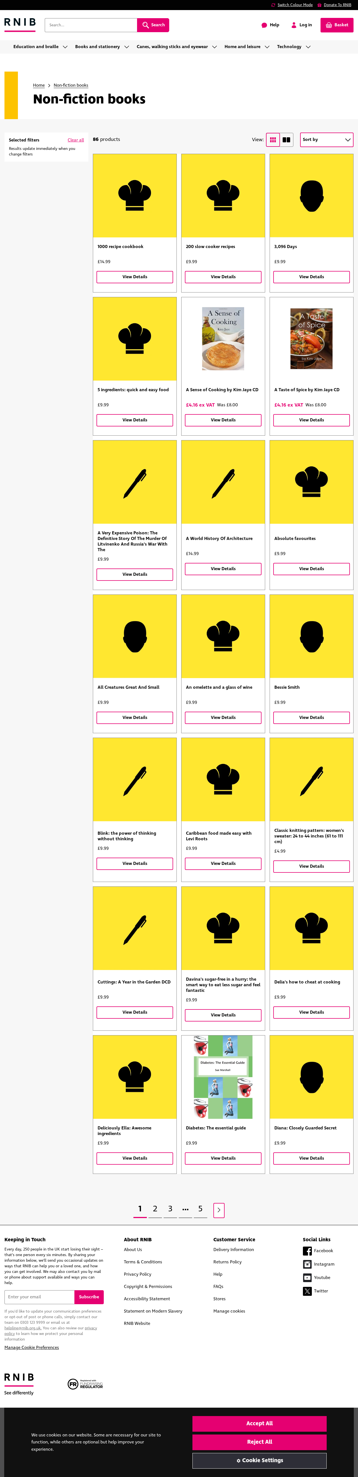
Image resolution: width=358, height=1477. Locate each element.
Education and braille (35, 47)
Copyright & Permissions (148, 1287)
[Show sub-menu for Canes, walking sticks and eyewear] (216, 47)
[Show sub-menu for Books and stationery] (128, 47)
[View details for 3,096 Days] (311, 195)
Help (217, 1274)
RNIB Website (137, 1324)
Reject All (259, 1442)
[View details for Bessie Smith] (311, 636)
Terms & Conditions (143, 1262)
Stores (219, 1299)
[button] (76, 140)
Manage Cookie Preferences (31, 1348)
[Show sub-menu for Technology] (310, 47)
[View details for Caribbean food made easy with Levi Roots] (223, 779)
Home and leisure (242, 47)
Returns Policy (227, 1262)
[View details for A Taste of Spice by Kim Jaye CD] (311, 339)
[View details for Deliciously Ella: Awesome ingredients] (134, 1077)
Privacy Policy (137, 1274)
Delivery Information (233, 1250)
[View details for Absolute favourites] (311, 482)
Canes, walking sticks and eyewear (172, 47)
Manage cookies (229, 1311)
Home (39, 85)
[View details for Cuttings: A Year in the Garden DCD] (134, 928)
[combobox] (91, 25)
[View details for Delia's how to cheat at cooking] (311, 928)
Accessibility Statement (147, 1299)
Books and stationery (97, 47)
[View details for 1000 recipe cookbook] (134, 195)
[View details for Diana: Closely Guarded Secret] (311, 1077)
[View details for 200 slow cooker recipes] (223, 195)
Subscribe (89, 1297)
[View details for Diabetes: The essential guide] (223, 1077)
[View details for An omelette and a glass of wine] (223, 636)
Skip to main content (29, 7)
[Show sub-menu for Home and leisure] (269, 47)
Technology (289, 47)
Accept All (259, 1424)
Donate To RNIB (337, 5)
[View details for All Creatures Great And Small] (134, 636)
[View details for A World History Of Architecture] (223, 482)
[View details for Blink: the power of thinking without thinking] (134, 779)
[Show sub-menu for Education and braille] (67, 47)
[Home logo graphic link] (20, 25)
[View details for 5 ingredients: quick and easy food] (134, 339)
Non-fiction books (71, 85)
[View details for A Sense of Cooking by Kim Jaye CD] (223, 339)
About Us (133, 1250)
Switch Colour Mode (295, 5)
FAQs (218, 1287)
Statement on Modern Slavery (153, 1311)
